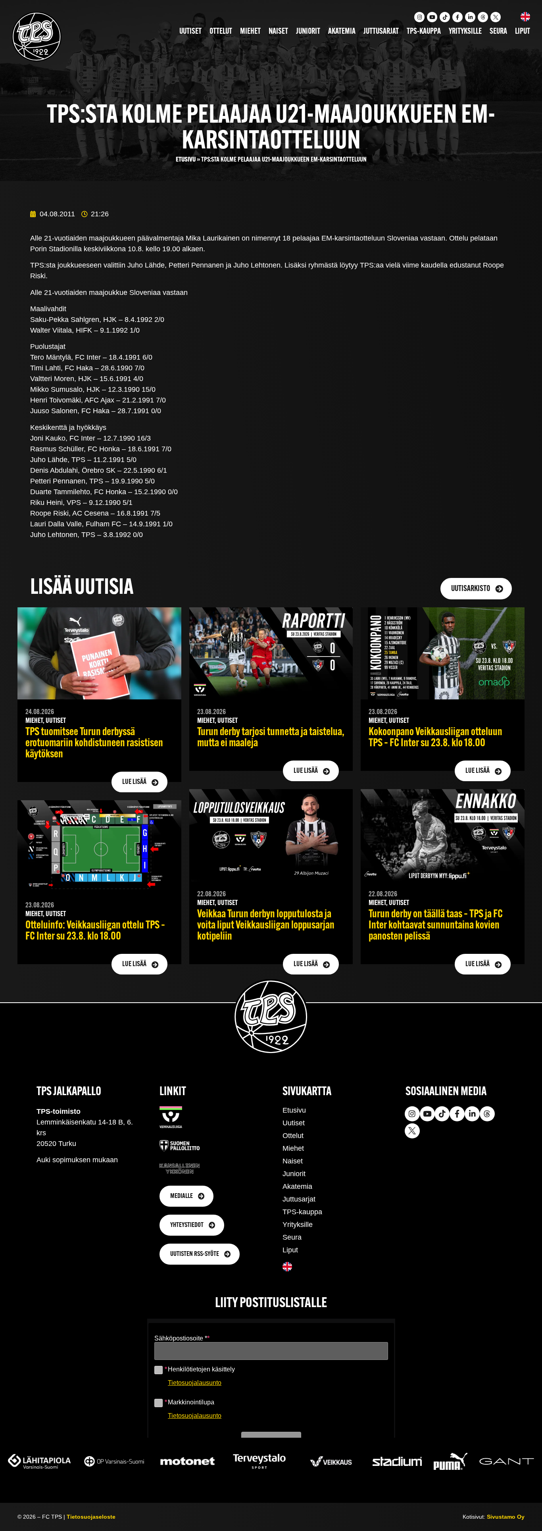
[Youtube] (432, 17)
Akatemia (342, 32)
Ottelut (220, 32)
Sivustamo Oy (506, 1517)
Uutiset (190, 32)
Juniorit (308, 32)
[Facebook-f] (457, 17)
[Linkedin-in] (470, 17)
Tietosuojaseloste (91, 1517)
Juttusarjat (381, 32)
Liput (522, 32)
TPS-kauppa (424, 32)
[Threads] (483, 17)
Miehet (250, 32)
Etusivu (186, 159)
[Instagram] (419, 17)
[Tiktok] (445, 17)
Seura (498, 32)
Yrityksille (465, 32)
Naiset (278, 32)
